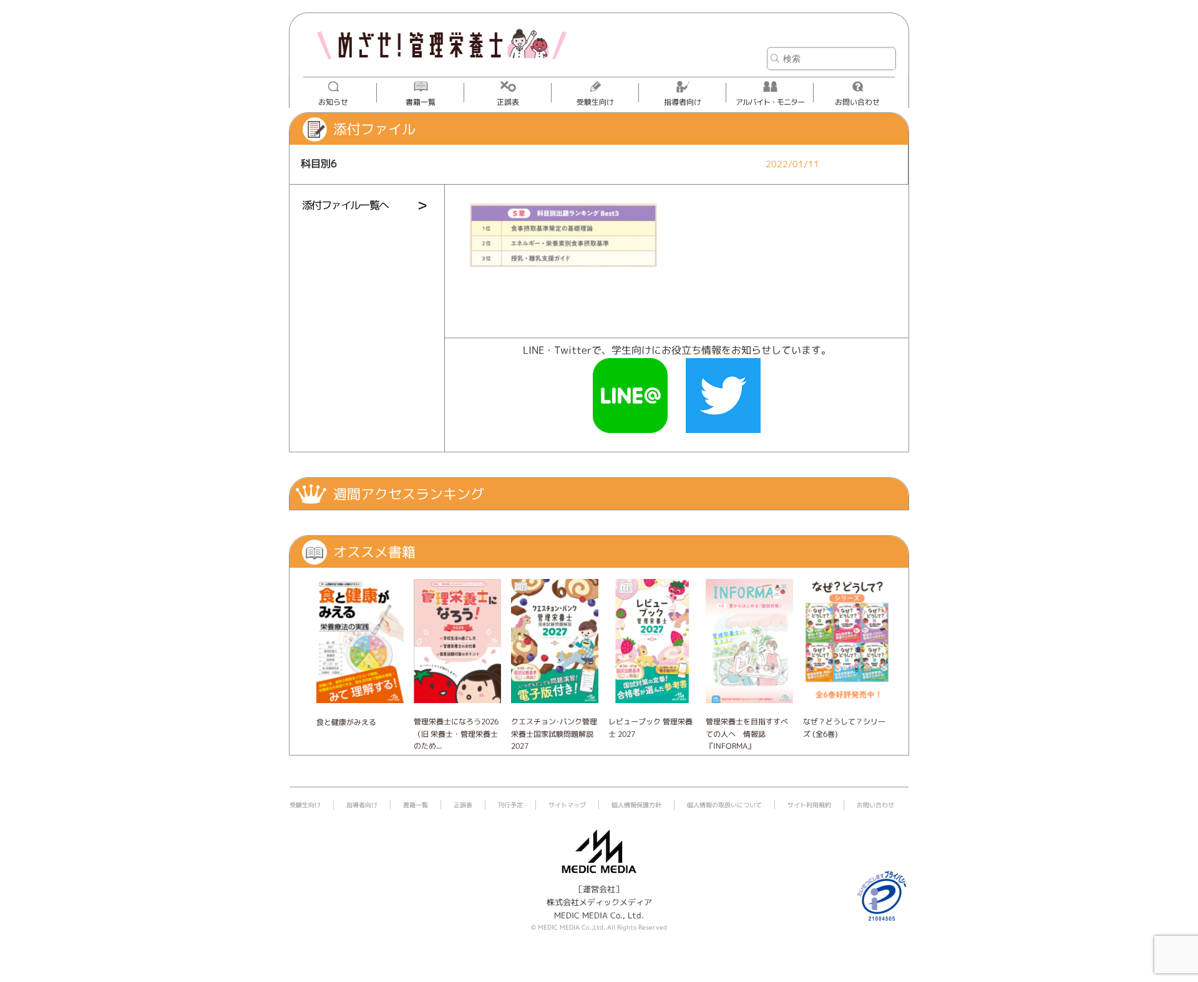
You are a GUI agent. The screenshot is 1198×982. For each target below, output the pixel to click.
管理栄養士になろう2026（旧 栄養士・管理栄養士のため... (456, 733)
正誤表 (508, 102)
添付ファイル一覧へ (345, 205)
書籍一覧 (421, 102)
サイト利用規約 (809, 804)
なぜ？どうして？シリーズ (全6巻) (844, 727)
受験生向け (595, 102)
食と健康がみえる (346, 722)
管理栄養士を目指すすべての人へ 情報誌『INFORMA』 (747, 733)
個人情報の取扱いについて (724, 804)
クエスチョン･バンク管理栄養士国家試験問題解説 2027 (554, 733)
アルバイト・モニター (770, 102)
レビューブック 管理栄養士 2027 (650, 727)
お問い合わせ (857, 102)
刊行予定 (510, 804)
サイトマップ (567, 804)
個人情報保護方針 (636, 804)
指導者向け (682, 102)
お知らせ (333, 102)
